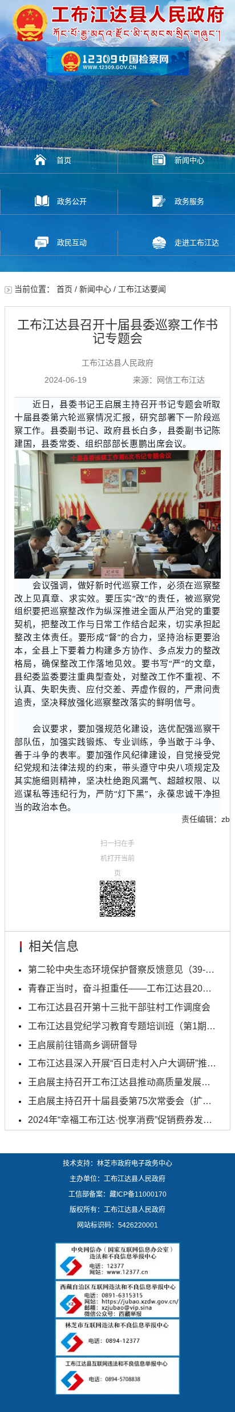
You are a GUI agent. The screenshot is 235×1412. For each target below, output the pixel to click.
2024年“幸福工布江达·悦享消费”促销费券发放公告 (122, 1120)
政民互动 (72, 242)
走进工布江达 (197, 242)
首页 (63, 160)
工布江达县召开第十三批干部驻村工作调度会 (119, 1007)
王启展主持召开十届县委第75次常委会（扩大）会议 (122, 1101)
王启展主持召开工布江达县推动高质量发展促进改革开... (122, 1082)
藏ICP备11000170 (138, 1194)
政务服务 (189, 201)
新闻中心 (189, 160)
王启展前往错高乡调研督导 (82, 1045)
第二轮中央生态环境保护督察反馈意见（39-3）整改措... (122, 969)
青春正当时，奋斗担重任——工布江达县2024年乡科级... (122, 988)
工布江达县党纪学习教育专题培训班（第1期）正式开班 (122, 1026)
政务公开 (72, 201)
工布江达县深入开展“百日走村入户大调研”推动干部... (122, 1063)
